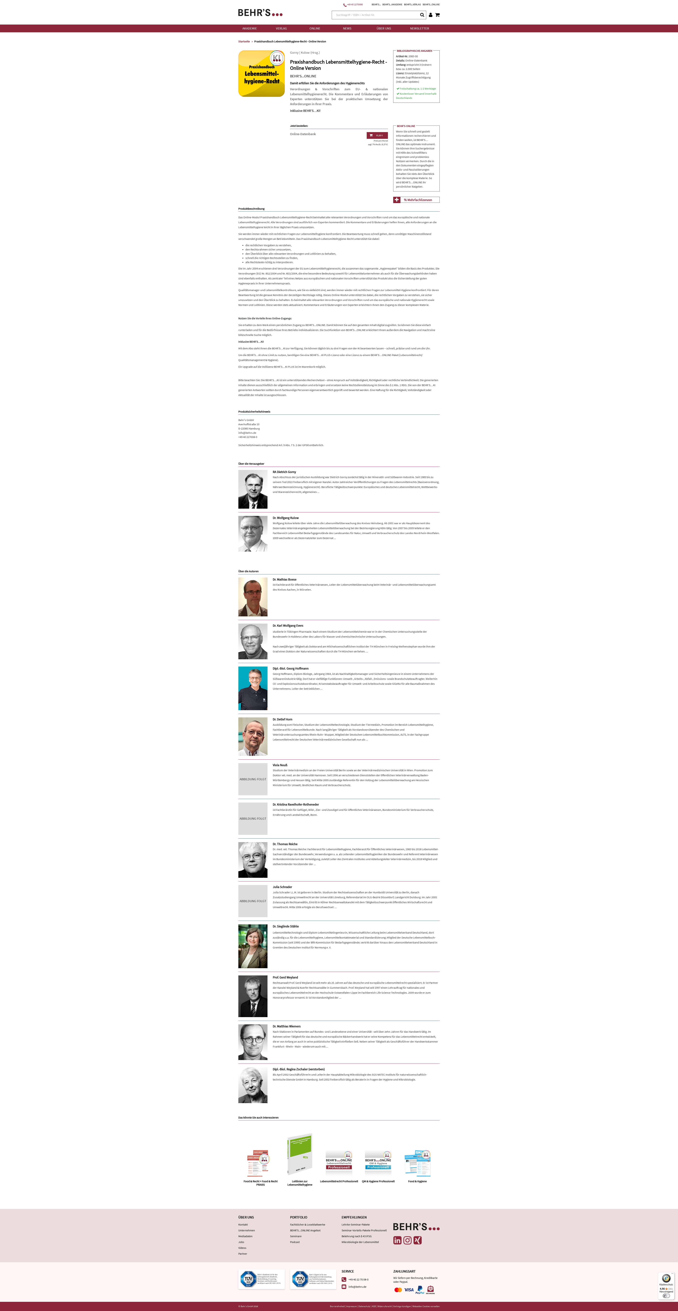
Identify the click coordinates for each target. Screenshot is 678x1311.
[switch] (666, 1296)
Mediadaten (245, 1236)
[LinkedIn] (397, 1240)
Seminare (296, 1236)
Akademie (249, 28)
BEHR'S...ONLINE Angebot (305, 1230)
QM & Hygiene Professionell (378, 1181)
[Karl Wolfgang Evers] (252, 641)
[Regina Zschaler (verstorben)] (252, 1085)
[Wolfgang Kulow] (252, 533)
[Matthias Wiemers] (252, 1042)
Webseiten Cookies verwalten (426, 1306)
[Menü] (672, 1274)
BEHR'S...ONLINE (431, 4)
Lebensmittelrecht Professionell (339, 1181)
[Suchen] (422, 14)
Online (315, 28)
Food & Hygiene (417, 1181)
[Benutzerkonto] (430, 14)
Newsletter (419, 28)
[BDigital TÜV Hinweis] (261, 1279)
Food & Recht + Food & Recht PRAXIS (261, 1182)
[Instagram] (407, 1240)
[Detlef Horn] (252, 736)
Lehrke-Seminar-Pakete (356, 1224)
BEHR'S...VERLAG (412, 4)
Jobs (241, 1242)
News (347, 28)
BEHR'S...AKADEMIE (392, 4)
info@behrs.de (247, 432)
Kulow (305, 53)
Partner (242, 1253)
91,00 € (379, 135)
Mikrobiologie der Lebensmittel (360, 1242)
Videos (242, 1248)
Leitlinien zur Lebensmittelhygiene (299, 1182)
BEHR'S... (376, 4)
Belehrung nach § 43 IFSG (357, 1236)
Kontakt (243, 1224)
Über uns (384, 28)
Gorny (294, 53)
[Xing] (418, 1240)
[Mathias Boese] (252, 596)
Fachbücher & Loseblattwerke (307, 1224)
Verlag (281, 28)
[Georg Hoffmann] (252, 688)
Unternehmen (246, 1230)
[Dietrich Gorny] (252, 489)
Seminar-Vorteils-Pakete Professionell (364, 1230)
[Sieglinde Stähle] (252, 946)
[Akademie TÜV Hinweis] (313, 1279)
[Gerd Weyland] (252, 996)
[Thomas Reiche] (252, 859)
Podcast (295, 1242)
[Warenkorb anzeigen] (437, 14)
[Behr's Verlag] (260, 12)
